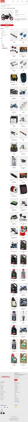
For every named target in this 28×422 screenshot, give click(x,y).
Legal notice (16, 395)
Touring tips (16, 384)
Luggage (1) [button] (2, 33)
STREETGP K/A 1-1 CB (23, 336)
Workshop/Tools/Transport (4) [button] (4, 34)
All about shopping (2, 397)
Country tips (16, 385)
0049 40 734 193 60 (6, 377)
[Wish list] (22, 1)
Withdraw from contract (3, 392)
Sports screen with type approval (14, 251)
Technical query (2, 385)
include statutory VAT (14, 418)
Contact (1, 383)
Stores (1, 396)
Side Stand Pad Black (23, 84)
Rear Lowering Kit (14, 70)
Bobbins (14, 42)
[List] (20, 29)
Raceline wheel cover (14, 98)
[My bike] (17, 1)
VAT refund (2, 398)
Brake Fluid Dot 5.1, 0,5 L (23, 280)
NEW (3, 44)
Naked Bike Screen (23, 98)
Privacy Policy (16, 397)
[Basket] (26, 1)
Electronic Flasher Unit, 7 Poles (14, 84)
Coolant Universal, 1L (14, 167)
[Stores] (13, 1)
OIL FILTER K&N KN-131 (23, 237)
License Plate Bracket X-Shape (14, 237)
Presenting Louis (2, 395)
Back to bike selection (3, 6)
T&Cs (15, 396)
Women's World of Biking (17, 383)
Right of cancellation (17, 398)
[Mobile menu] (1, 3)
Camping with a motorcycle (17, 392)
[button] (26, 3)
